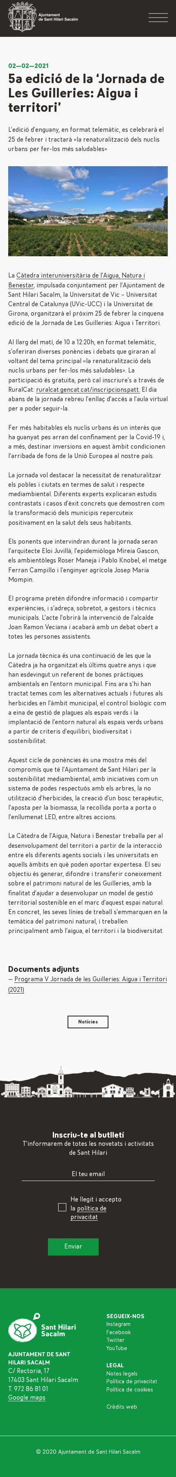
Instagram (118, 1324)
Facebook (118, 1332)
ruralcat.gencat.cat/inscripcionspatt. (88, 389)
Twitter (115, 1340)
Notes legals (122, 1374)
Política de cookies (129, 1390)
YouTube (116, 1348)
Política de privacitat (131, 1381)
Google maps (26, 1397)
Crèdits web (121, 1407)
